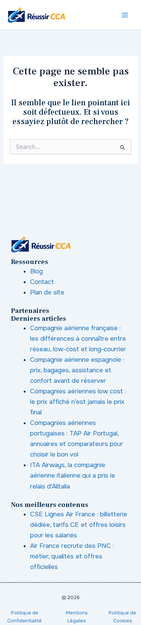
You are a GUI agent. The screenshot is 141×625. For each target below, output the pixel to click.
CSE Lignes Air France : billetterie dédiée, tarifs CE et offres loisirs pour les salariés (78, 524)
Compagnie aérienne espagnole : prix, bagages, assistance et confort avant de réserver (77, 370)
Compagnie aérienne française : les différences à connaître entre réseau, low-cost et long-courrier (78, 338)
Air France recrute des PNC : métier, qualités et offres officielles (72, 556)
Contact (42, 282)
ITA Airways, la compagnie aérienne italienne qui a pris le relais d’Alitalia (72, 475)
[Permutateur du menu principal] (125, 15)
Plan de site (47, 292)
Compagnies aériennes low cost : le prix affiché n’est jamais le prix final (78, 401)
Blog (36, 271)
